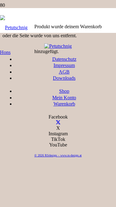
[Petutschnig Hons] (17, 52)
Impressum (64, 65)
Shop (64, 91)
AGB (64, 71)
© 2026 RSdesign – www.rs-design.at (58, 155)
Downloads (64, 78)
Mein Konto (64, 97)
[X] (58, 122)
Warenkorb (64, 103)
